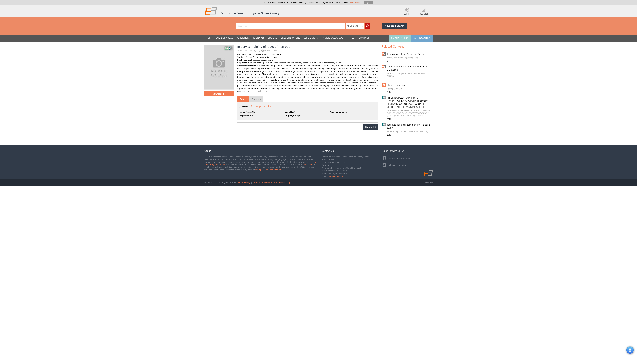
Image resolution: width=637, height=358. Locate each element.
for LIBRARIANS (422, 38)
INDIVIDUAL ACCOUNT (334, 37)
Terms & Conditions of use (265, 182)
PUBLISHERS (243, 37)
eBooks (272, 37)
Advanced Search (394, 25)
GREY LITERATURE (290, 37)
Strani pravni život (262, 106)
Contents (256, 99)
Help (352, 37)
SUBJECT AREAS (224, 37)
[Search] (367, 26)
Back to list (370, 126)
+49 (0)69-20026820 (338, 173)
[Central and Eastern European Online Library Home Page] (242, 11)
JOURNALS (259, 37)
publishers (308, 164)
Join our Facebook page (398, 157)
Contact (364, 37)
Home (209, 37)
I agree (368, 2)
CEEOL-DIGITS (311, 37)
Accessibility (284, 182)
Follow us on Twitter (397, 165)
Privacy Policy (244, 182)
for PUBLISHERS (399, 38)
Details (243, 99)
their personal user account (268, 169)
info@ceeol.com (335, 176)
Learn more (354, 2)
